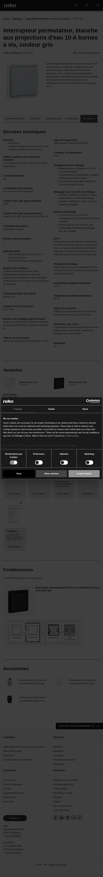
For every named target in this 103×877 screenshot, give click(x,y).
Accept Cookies (84, 474)
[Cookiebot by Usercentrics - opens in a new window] (88, 401)
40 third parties (24, 445)
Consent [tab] (18, 409)
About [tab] (85, 409)
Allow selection (51, 474)
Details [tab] (51, 409)
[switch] (39, 462)
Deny (18, 474)
